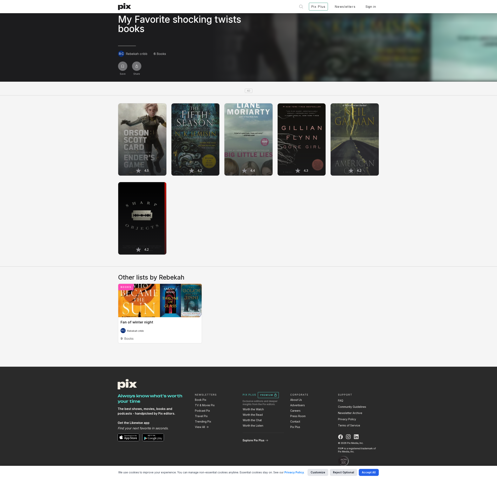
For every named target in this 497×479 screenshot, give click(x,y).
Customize (318, 472)
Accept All (369, 472)
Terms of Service (349, 425)
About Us (296, 399)
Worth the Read (253, 414)
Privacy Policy (347, 419)
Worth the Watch (253, 409)
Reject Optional (343, 472)
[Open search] (301, 6)
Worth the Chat (252, 420)
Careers (295, 410)
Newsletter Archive (350, 413)
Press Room (298, 416)
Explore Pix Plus (253, 440)
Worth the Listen (253, 425)
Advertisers (297, 405)
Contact (295, 421)
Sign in (370, 7)
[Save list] (122, 66)
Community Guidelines (352, 406)
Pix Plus (295, 427)
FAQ (340, 400)
